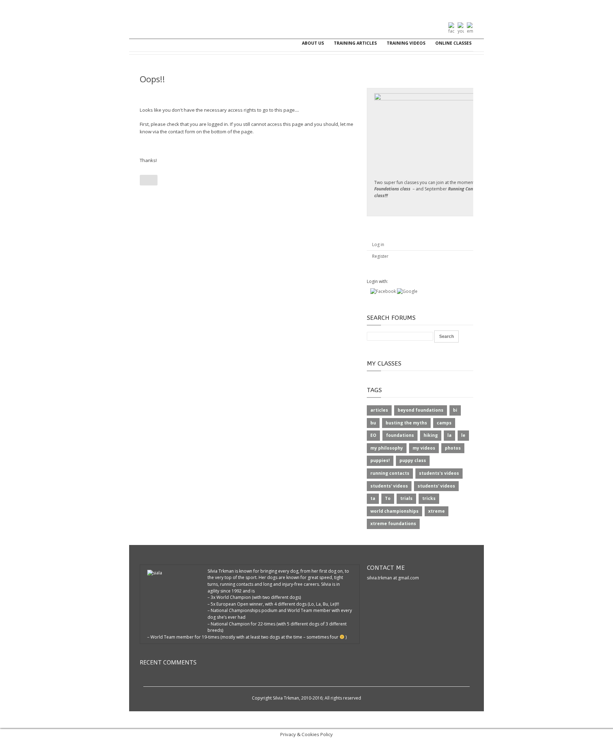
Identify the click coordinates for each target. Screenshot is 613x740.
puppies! (380, 460)
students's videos (439, 473)
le (463, 435)
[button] (383, 291)
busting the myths (406, 423)
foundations (400, 435)
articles (379, 410)
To (388, 498)
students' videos (389, 486)
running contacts (389, 473)
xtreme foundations (393, 524)
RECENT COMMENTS (168, 662)
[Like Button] (149, 180)
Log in (378, 244)
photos (453, 448)
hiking (431, 435)
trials (406, 498)
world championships (394, 511)
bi (455, 410)
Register (380, 256)
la (449, 435)
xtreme (436, 511)
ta (372, 498)
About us (313, 43)
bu (373, 423)
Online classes (453, 43)
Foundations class (392, 189)
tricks (429, 498)
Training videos (406, 43)
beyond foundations (420, 410)
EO (373, 435)
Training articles (355, 43)
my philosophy (386, 448)
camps (444, 423)
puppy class (412, 460)
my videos (424, 448)
